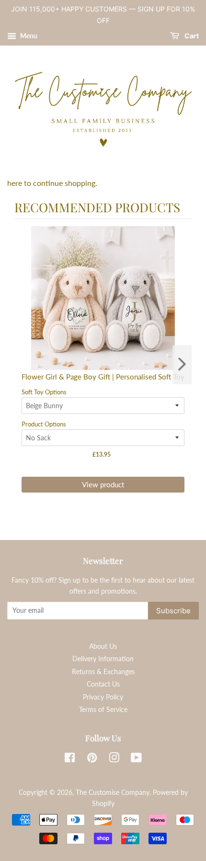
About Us (103, 646)
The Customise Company (112, 792)
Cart (191, 36)
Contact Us (103, 684)
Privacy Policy (103, 697)
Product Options (44, 424)
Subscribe (173, 610)
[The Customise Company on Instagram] (114, 759)
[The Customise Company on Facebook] (69, 759)
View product (103, 484)
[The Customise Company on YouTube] (136, 759)
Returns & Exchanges (103, 672)
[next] (182, 364)
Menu (28, 36)
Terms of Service (103, 709)
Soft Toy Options (44, 392)
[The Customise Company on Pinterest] (92, 759)
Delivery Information (103, 659)
